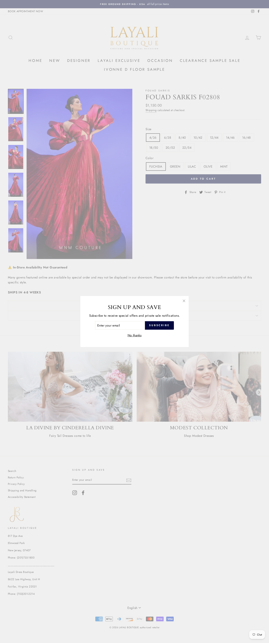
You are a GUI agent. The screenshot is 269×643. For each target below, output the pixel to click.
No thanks (135, 335)
